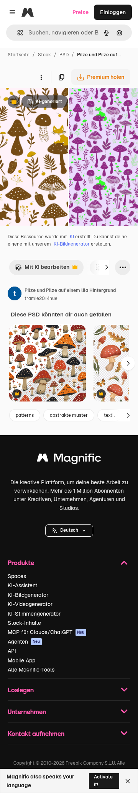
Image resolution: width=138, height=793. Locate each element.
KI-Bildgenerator (72, 244)
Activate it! (103, 780)
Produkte (21, 563)
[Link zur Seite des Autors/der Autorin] (14, 295)
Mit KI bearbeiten (42, 269)
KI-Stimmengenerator (34, 613)
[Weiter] (106, 267)
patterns (25, 415)
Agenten (24, 641)
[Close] (127, 781)
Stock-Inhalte (24, 622)
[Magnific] (69, 459)
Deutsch (69, 530)
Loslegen (21, 690)
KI (72, 237)
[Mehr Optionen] (41, 77)
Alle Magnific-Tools (31, 669)
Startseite (19, 55)
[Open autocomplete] (17, 33)
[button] (69, 530)
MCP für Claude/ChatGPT (46, 632)
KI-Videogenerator (30, 604)
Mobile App (21, 660)
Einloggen (113, 12)
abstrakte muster (69, 415)
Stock (44, 55)
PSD (64, 55)
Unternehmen (27, 712)
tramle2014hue (41, 298)
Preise (80, 12)
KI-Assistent (22, 585)
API (12, 650)
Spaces (17, 576)
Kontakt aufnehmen (36, 733)
